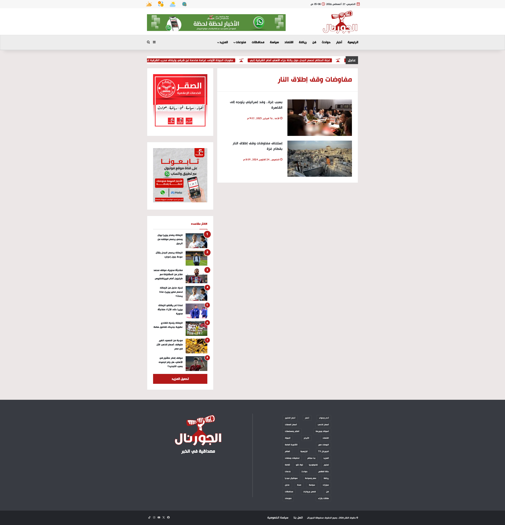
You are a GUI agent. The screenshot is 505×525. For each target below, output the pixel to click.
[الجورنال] (340, 22)
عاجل (287, 485)
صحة (299, 485)
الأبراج (306, 438)
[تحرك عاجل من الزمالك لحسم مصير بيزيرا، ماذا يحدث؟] (196, 293)
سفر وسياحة (310, 478)
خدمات (288, 471)
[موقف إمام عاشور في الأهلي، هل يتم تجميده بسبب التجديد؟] (196, 363)
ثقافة (287, 465)
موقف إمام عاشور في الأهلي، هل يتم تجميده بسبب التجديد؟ (171, 362)
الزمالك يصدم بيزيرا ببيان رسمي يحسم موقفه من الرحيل (170, 239)
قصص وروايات (309, 491)
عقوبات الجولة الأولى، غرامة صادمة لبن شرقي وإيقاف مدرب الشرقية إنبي (199, 60)
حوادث (326, 42)
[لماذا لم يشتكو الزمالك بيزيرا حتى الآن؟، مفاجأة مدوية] (196, 311)
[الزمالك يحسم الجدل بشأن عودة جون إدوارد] (196, 258)
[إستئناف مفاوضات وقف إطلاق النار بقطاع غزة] (319, 159)
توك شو (299, 465)
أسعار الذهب (323, 424)
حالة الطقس (323, 471)
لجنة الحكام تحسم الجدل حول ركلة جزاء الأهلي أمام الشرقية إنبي (300, 60)
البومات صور (323, 445)
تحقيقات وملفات (292, 458)
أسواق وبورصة (322, 431)
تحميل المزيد (180, 379)
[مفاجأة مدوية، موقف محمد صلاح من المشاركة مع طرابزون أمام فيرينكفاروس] (196, 275)
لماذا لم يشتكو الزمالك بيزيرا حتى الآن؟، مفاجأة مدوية (170, 309)
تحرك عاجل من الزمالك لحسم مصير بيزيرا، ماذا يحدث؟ (171, 292)
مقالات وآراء (323, 498)
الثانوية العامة (291, 445)
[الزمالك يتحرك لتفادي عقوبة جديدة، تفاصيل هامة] (196, 328)
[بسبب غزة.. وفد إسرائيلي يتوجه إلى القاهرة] (319, 117)
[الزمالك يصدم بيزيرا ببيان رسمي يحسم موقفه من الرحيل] (196, 240)
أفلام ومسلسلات (292, 431)
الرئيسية (353, 42)
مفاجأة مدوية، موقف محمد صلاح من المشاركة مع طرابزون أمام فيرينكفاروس (168, 274)
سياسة (274, 42)
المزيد (224, 42)
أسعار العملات (291, 424)
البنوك (287, 438)
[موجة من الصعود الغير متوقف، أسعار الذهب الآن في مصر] (196, 346)
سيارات (326, 485)
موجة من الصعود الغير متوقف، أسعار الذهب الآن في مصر (169, 344)
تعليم (326, 465)
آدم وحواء (324, 418)
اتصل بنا (298, 517)
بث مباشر (311, 458)
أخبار (339, 42)
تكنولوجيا (313, 465)
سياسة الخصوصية (277, 517)
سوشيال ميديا (291, 478)
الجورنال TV (323, 451)
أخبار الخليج (290, 418)
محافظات (258, 42)
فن (314, 42)
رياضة (303, 42)
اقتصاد (288, 42)
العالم (287, 451)
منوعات (241, 42)
